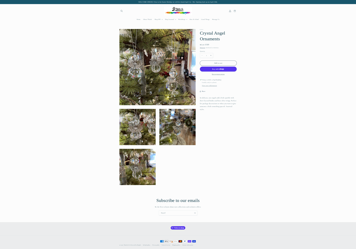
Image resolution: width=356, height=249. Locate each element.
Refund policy (146, 245)
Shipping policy (176, 245)
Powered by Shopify (136, 245)
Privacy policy (156, 245)
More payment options (218, 74)
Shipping (202, 47)
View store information (209, 86)
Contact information (187, 245)
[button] (121, 11)
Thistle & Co (127, 245)
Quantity (202, 51)
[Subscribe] (194, 212)
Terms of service (166, 245)
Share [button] (203, 91)
